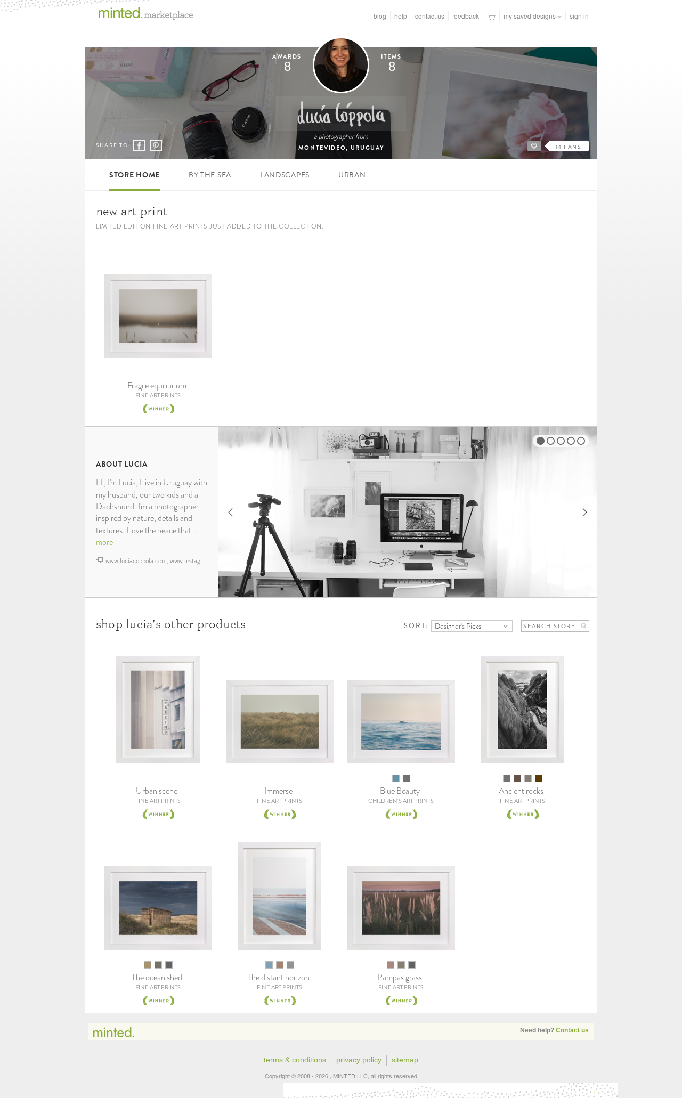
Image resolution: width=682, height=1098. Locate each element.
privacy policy (358, 1059)
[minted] (139, 16)
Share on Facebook (139, 146)
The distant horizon (278, 977)
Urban (352, 174)
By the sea (210, 174)
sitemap (405, 1059)
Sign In (579, 15)
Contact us (572, 1030)
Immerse (278, 791)
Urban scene (156, 791)
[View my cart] (491, 15)
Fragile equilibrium (156, 385)
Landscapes (285, 174)
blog (380, 15)
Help (400, 15)
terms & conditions (295, 1059)
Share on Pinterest (155, 145)
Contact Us (429, 15)
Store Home (134, 174)
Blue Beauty (400, 791)
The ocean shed (157, 977)
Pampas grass (399, 977)
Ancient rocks (521, 791)
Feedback (465, 15)
